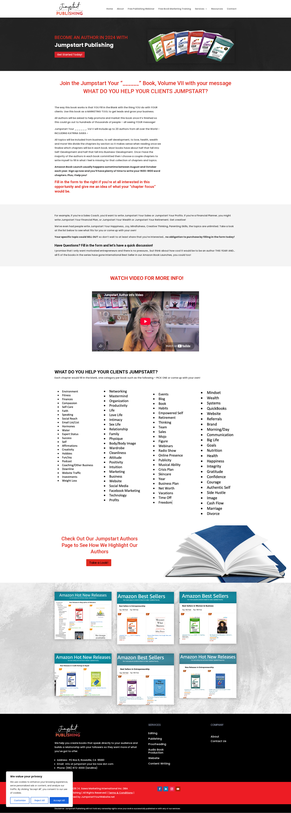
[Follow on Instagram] (171, 788)
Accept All (59, 800)
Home (109, 9)
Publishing (155, 739)
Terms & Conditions (120, 793)
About (120, 9)
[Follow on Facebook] (159, 788)
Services (199, 9)
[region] (39, 789)
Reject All (40, 800)
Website (153, 758)
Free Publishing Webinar (141, 9)
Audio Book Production (156, 751)
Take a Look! (98, 563)
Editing (152, 733)
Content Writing (159, 763)
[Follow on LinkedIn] (165, 788)
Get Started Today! (69, 54)
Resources (217, 9)
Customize (20, 800)
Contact (231, 9)
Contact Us (218, 741)
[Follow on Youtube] (178, 788)
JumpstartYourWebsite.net (98, 797)
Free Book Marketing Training (174, 9)
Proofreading (157, 744)
